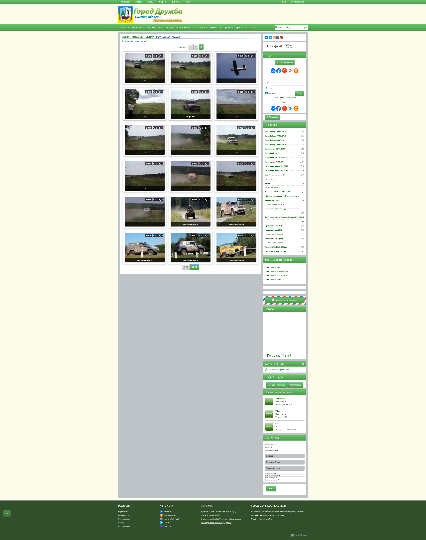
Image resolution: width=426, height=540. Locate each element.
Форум (169, 27)
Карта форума (123, 515)
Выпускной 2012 (272, 153)
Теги (270, 488)
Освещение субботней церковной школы (282, 209)
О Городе (225, 27)
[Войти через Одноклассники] (296, 70)
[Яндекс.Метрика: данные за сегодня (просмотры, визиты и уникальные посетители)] (299, 535)
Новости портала (276, 385)
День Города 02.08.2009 (275, 149)
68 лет (267, 183)
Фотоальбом (183, 27)
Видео (213, 27)
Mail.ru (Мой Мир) (171, 519)
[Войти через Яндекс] (284, 70)
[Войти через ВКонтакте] (273, 70)
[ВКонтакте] (266, 37)
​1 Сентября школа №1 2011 (276, 170)
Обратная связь (124, 519)
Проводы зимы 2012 (273, 230)
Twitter (166, 523)
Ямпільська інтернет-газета (278, 370)
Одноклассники (170, 515)
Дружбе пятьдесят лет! (274, 175)
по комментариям (277, 271)
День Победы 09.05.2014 (275, 132)
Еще (252, 27)
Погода (121, 523)
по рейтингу (275, 279)
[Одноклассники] (274, 37)
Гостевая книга (124, 526)
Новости (137, 27)
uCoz (270, 519)
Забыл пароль (279, 97)
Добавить (273, 117)
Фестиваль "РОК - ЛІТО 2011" (278, 192)
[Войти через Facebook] (278, 70)
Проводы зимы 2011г (274, 226)
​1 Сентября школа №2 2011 (276, 166)
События (149, 37)
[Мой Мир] (277, 37)
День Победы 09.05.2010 (275, 145)
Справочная (154, 27)
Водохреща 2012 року (274, 238)
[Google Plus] (281, 37)
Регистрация (291, 97)
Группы (240, 27)
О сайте (254, 519)
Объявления (200, 27)
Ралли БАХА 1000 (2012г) (276, 247)
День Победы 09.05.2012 (275, 136)
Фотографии (295, 385)
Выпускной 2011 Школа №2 (276, 157)
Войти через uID (284, 62)
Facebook (167, 526)
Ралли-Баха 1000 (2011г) (275, 251)
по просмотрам (276, 275)
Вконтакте (168, 512)
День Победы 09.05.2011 (275, 140)
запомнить (272, 94)
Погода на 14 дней (279, 355)
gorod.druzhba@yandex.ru (218, 519)
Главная (124, 27)
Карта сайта (123, 512)
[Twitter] (270, 37)
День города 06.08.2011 (275, 162)
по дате (273, 267)
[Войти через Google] (290, 70)
